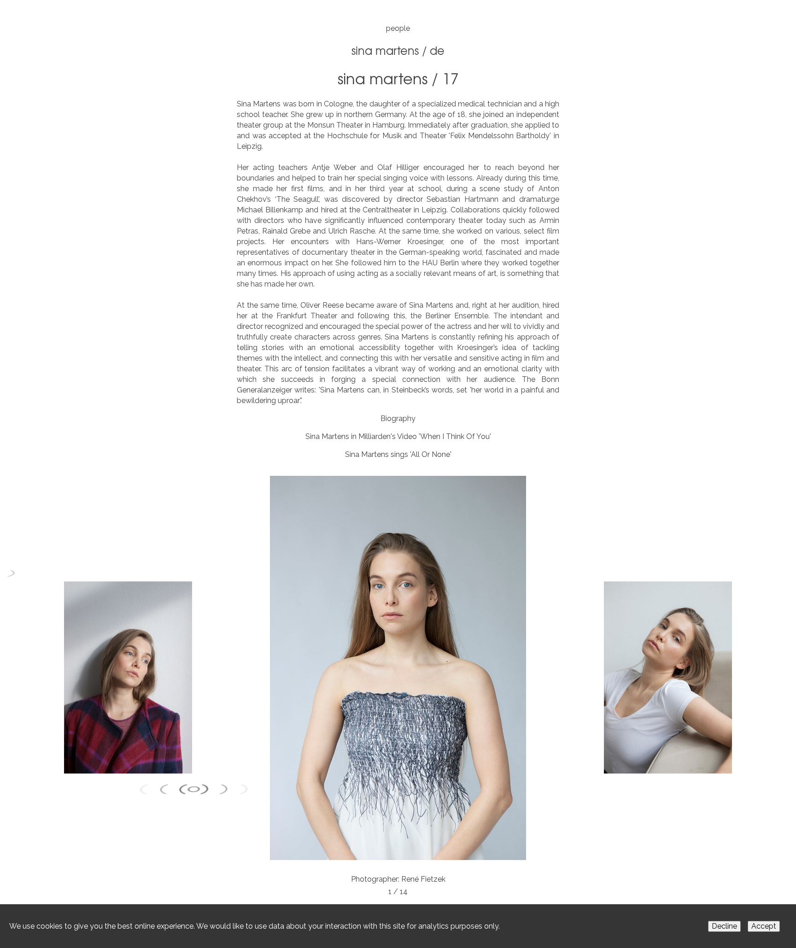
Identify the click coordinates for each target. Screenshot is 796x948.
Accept (763, 926)
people (398, 28)
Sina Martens (385, 50)
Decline (724, 926)
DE (437, 50)
